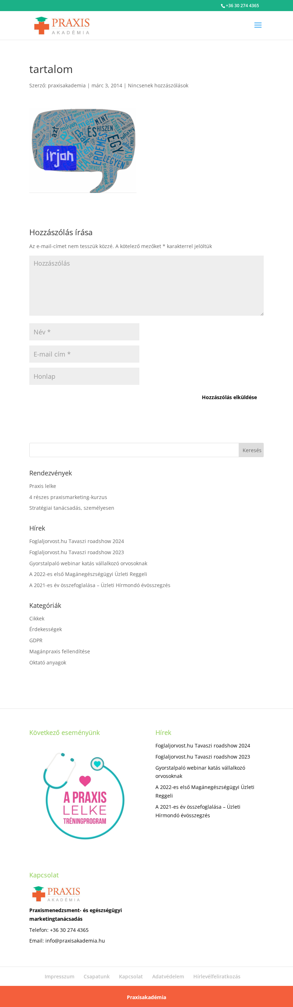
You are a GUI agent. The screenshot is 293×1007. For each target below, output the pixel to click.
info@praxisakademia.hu (75, 940)
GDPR (36, 640)
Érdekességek (45, 629)
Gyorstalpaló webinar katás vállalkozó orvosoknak (88, 563)
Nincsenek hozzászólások (158, 85)
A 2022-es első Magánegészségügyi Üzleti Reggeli (88, 574)
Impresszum (59, 976)
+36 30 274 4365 (242, 6)
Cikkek (36, 618)
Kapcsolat (131, 976)
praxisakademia (67, 85)
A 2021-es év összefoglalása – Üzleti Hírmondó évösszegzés (99, 585)
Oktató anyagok (47, 662)
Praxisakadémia (146, 997)
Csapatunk (97, 976)
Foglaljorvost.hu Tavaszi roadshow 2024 (76, 541)
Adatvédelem (168, 976)
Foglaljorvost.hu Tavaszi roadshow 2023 (76, 552)
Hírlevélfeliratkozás (216, 976)
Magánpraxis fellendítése (59, 651)
